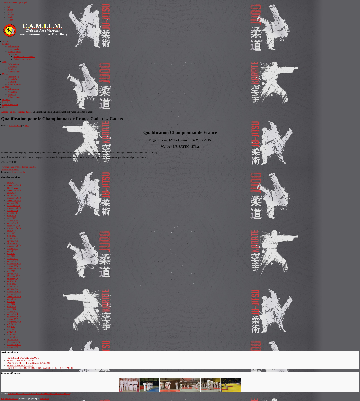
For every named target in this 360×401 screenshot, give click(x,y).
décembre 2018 (13, 226)
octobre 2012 (12, 347)
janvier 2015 (12, 289)
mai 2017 (11, 256)
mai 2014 (11, 304)
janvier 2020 (12, 203)
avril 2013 (11, 332)
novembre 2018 (14, 228)
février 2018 (12, 238)
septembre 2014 (14, 296)
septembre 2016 (14, 268)
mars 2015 (11, 284)
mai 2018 (11, 233)
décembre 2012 (13, 342)
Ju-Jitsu (10, 9)
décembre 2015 (13, 276)
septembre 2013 (14, 322)
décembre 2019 (13, 205)
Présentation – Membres (24, 56)
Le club (5, 44)
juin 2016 (11, 271)
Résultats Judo (24, 112)
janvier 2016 (12, 274)
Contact (10, 14)
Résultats (12, 69)
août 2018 (11, 231)
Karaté (10, 12)
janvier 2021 (12, 195)
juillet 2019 (12, 213)
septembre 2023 (14, 190)
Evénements (13, 49)
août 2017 (11, 251)
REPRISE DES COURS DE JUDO (23, 358)
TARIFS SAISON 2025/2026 (20, 360)
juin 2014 (11, 301)
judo (27, 125)
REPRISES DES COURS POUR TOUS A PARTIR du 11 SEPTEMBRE (40, 368)
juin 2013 (11, 327)
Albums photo (14, 51)
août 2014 (11, 299)
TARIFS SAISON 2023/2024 (20, 365)
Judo (9, 7)
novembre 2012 (14, 344)
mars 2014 (11, 309)
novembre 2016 (14, 263)
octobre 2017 (12, 248)
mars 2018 (11, 236)
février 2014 (12, 311)
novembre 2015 (14, 279)
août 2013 (11, 324)
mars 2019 (11, 218)
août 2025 (11, 183)
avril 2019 (11, 215)
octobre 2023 (12, 188)
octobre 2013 (12, 319)
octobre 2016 (12, 266)
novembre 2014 (14, 291)
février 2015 (12, 286)
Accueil (5, 41)
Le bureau (12, 54)
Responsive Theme (9, 398)
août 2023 (11, 193)
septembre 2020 (14, 200)
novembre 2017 (14, 246)
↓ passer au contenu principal (14, 2)
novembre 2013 (14, 316)
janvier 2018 (12, 241)
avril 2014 (11, 306)
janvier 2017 (12, 261)
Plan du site (7, 102)
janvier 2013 (12, 339)
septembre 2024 (14, 185)
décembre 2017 (13, 243)
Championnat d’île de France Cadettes (19, 167)
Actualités (12, 66)
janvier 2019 (12, 223)
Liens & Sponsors (10, 104)
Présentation (13, 46)
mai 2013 (11, 329)
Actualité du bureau (22, 59)
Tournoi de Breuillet (10, 169)
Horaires (10, 17)
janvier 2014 (12, 314)
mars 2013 (11, 334)
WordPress (44, 398)
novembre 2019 (14, 208)
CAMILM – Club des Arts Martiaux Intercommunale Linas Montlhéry (39, 393)
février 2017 (12, 258)
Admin (10, 20)
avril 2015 (11, 281)
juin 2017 (11, 253)
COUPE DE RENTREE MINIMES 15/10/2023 (28, 363)
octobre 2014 (12, 294)
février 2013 (12, 337)
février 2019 (12, 220)
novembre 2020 (14, 198)
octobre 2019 (12, 210)
